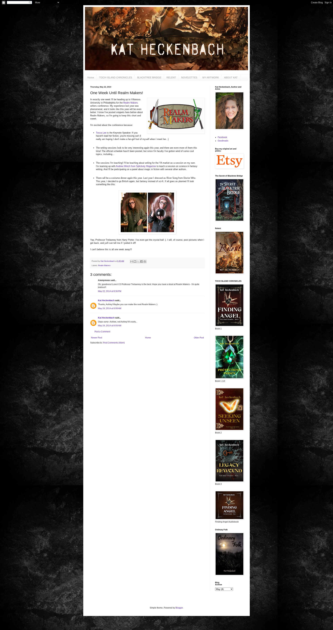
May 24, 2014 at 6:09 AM (109, 325)
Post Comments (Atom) (114, 343)
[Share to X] (138, 261)
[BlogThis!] (135, 261)
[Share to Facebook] (141, 261)
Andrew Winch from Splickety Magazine (136, 166)
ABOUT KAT (231, 77)
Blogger (179, 608)
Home (90, 77)
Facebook (222, 137)
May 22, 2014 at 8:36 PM (109, 291)
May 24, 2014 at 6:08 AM (109, 308)
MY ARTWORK (210, 77)
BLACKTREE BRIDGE (149, 77)
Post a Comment (102, 331)
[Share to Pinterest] (145, 261)
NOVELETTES (189, 77)
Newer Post (96, 337)
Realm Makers (130, 102)
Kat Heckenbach (106, 300)
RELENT (171, 77)
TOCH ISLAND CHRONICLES (115, 77)
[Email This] (131, 261)
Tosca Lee (101, 132)
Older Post (199, 337)
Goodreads (223, 141)
